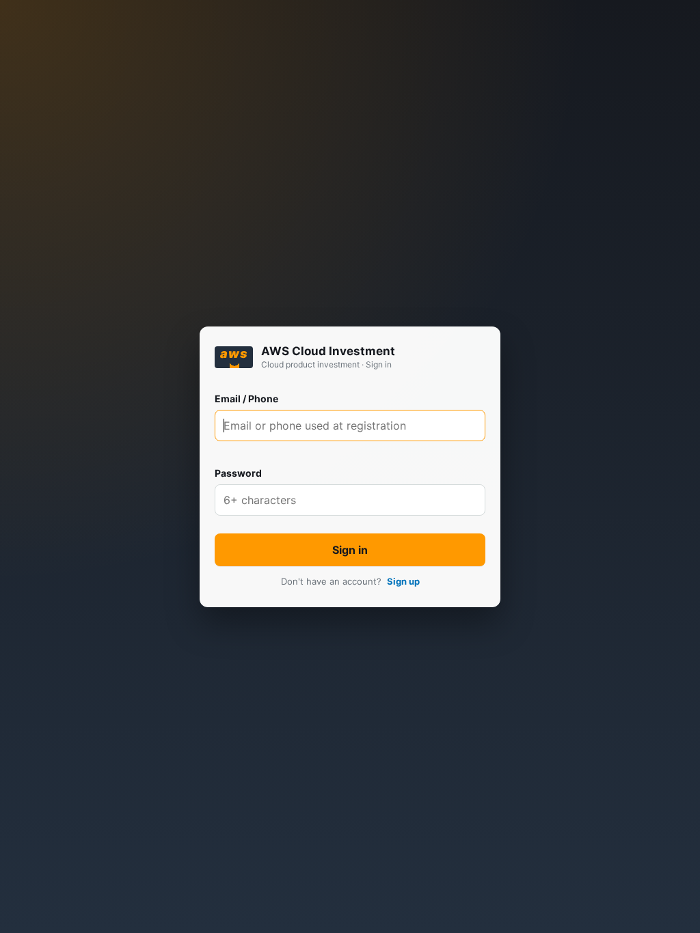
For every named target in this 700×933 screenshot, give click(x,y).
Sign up (403, 581)
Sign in (350, 550)
